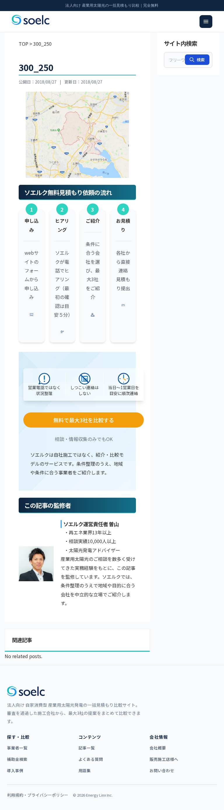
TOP (23, 43)
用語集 (84, 770)
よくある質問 (90, 759)
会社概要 (158, 748)
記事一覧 (86, 748)
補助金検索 (17, 759)
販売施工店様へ (164, 759)
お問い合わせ (162, 770)
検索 (201, 60)
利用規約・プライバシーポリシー (37, 795)
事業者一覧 (17, 748)
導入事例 (15, 770)
